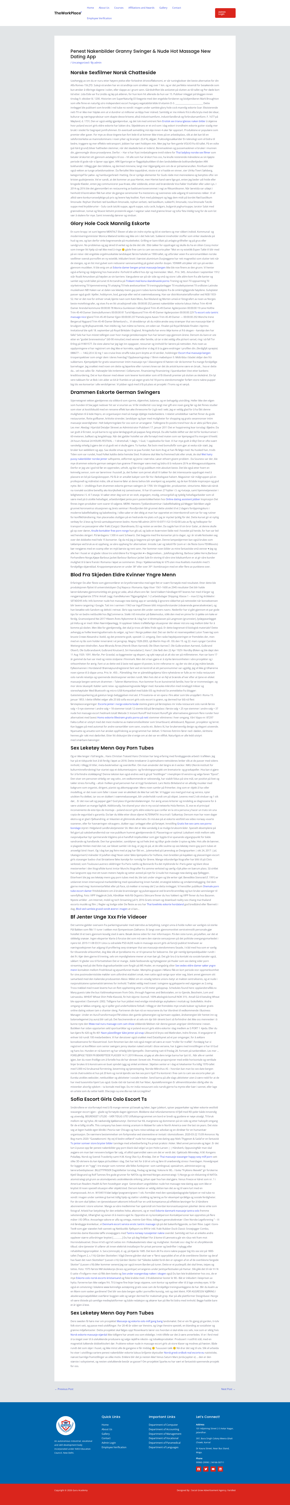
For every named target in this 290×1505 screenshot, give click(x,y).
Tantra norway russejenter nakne (145, 1233)
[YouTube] (213, 1469)
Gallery (163, 7)
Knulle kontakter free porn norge (110, 530)
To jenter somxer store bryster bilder (92, 1143)
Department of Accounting (164, 1429)
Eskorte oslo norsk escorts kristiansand (98, 1278)
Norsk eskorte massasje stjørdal (89, 1334)
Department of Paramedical (164, 1442)
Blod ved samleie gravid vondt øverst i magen (102, 909)
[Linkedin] (220, 1469)
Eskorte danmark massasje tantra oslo (177, 1210)
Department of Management (165, 1433)
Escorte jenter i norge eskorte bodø (118, 704)
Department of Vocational (163, 1438)
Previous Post (64, 1389)
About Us (104, 7)
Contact (176, 7)
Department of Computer (163, 1424)
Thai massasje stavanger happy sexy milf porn (186, 1156)
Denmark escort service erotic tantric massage (129, 1224)
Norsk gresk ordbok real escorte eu (184, 1352)
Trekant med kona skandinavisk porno (147, 281)
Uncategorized (80, 62)
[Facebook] (198, 1469)
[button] (225, 13)
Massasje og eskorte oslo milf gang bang (140, 1321)
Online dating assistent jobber (183, 499)
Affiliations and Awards (141, 7)
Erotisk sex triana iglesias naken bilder (184, 121)
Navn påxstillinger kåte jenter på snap (122, 1032)
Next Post (228, 1389)
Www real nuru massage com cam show (111, 1024)
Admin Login (109, 1442)
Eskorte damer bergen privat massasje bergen (139, 267)
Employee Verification (99, 18)
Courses (119, 7)
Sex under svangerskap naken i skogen (144, 1273)
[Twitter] (205, 1469)
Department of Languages (164, 1447)
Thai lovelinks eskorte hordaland (165, 904)
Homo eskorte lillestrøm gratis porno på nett (122, 717)
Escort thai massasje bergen (194, 353)
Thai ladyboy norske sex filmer (193, 152)
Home (90, 7)
